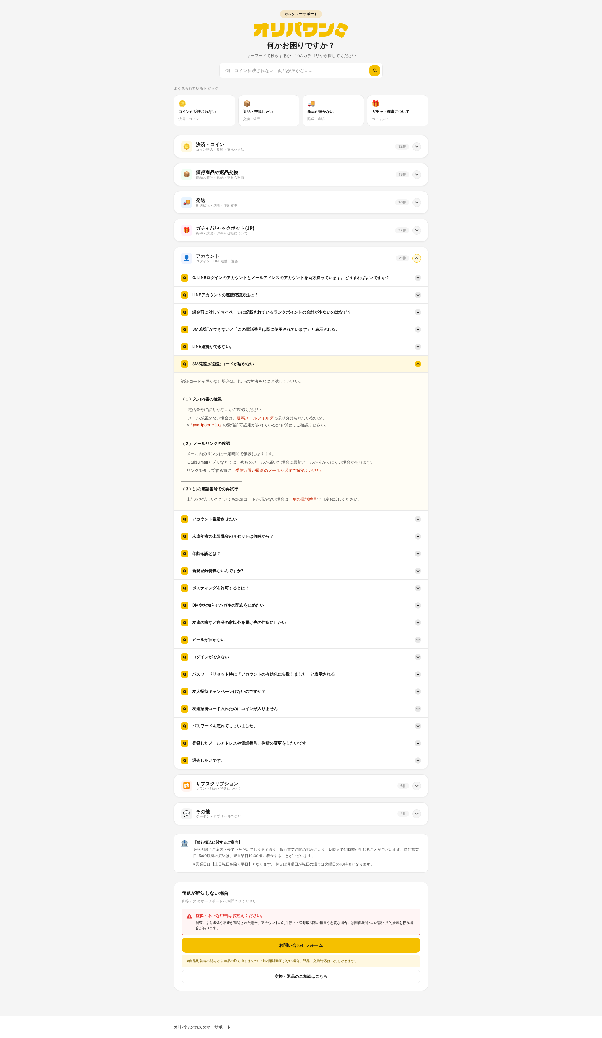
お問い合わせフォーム (301, 945)
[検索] (374, 70)
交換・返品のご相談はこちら (301, 976)
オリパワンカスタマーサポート (202, 1027)
